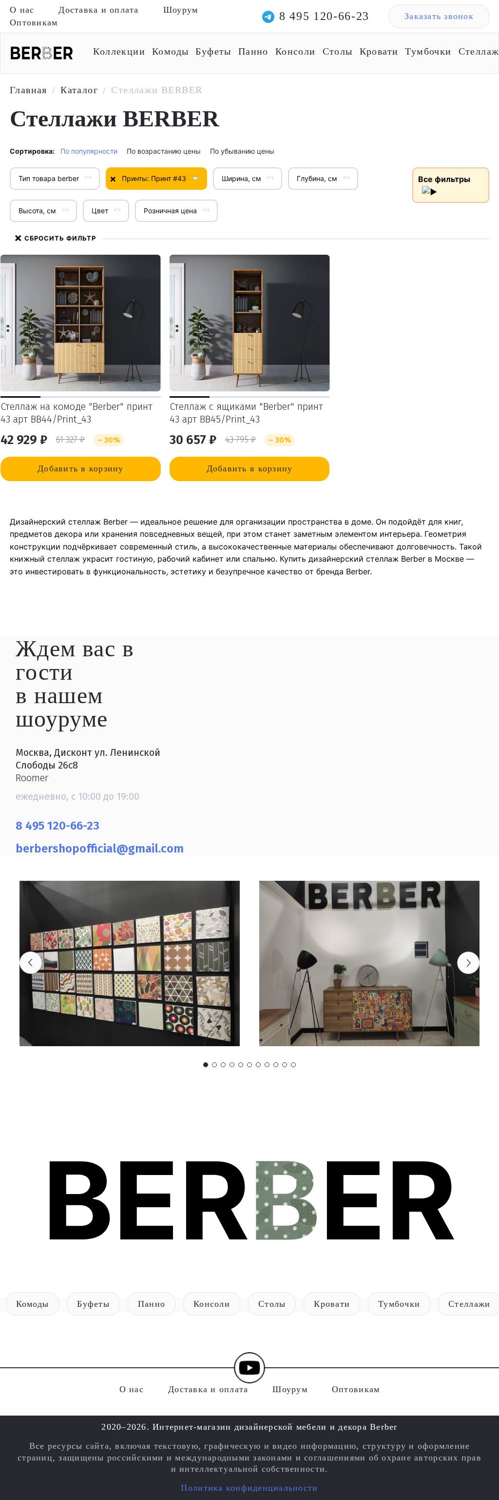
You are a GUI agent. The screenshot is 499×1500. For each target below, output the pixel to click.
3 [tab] (223, 1064)
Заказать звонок (439, 16)
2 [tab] (214, 1064)
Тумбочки (428, 51)
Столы (338, 51)
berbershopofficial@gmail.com (101, 848)
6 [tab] (249, 1064)
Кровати (379, 51)
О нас (22, 10)
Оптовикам (34, 22)
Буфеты (213, 51)
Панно (253, 51)
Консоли (295, 51)
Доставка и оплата (98, 10)
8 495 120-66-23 (324, 16)
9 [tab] (275, 1064)
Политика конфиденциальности (249, 1488)
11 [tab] (293, 1064)
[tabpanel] (130, 963)
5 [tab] (240, 1064)
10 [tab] (284, 1064)
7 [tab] (258, 1064)
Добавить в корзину (81, 468)
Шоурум (180, 10)
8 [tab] (267, 1064)
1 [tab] (205, 1064)
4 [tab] (232, 1064)
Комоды (170, 51)
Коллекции (119, 51)
